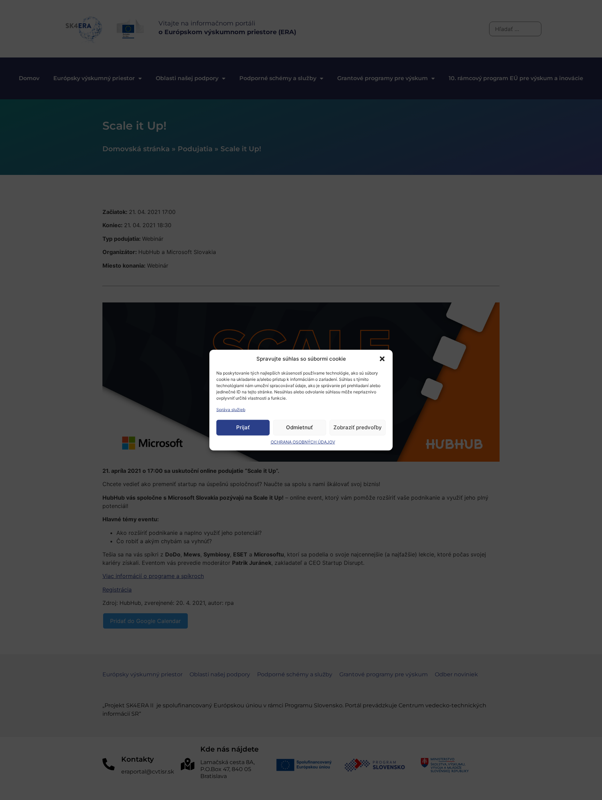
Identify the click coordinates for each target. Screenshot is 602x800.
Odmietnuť (299, 427)
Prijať (243, 427)
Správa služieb (230, 409)
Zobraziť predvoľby (357, 427)
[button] (382, 358)
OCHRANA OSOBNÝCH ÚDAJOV (303, 441)
